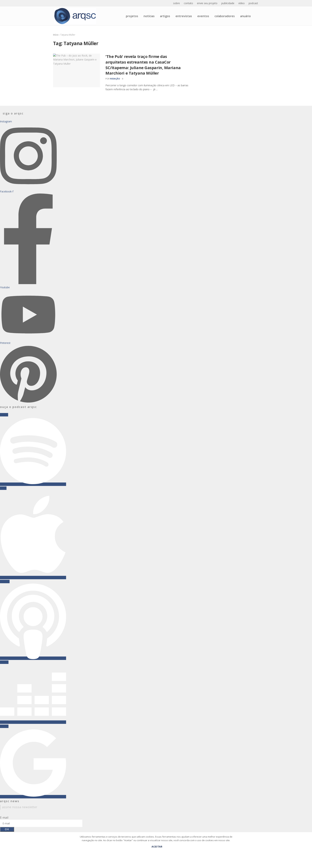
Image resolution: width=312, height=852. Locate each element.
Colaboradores (224, 16)
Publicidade (227, 3)
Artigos (165, 16)
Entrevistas (184, 16)
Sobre (176, 3)
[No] (307, 844)
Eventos (203, 16)
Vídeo (241, 3)
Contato (188, 3)
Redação (115, 78)
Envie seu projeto (207, 3)
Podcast (253, 3)
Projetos (132, 16)
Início (55, 34)
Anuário (245, 16)
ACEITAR (156, 846)
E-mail (4, 818)
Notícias (149, 16)
